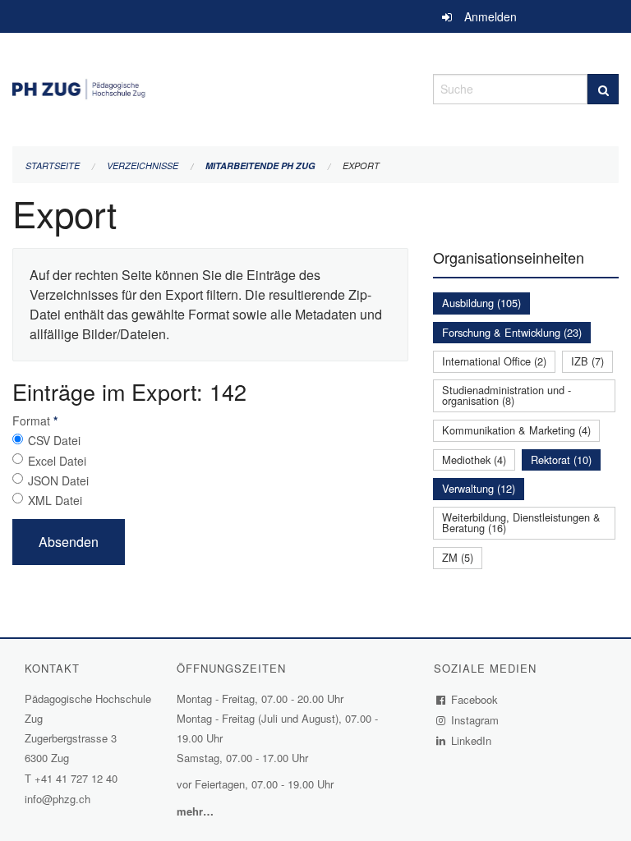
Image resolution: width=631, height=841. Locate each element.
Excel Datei (57, 461)
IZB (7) (587, 361)
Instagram (475, 720)
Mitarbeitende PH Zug (260, 165)
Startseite (52, 165)
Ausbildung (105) (481, 302)
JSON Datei (58, 480)
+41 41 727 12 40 (76, 778)
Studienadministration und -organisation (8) (506, 395)
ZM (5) (457, 557)
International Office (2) (494, 361)
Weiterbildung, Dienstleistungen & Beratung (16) (521, 522)
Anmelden (490, 16)
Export (361, 165)
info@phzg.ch (57, 799)
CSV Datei (54, 440)
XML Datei (55, 500)
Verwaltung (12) (478, 488)
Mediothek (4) (474, 459)
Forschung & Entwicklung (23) (512, 332)
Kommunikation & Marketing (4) (516, 430)
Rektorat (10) (561, 459)
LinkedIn (471, 740)
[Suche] (603, 89)
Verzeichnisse (142, 165)
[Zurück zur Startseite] (210, 86)
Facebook (475, 699)
